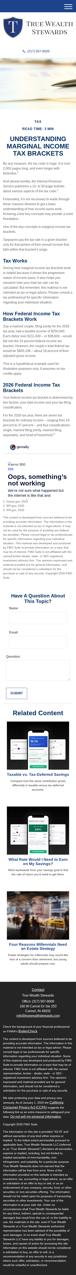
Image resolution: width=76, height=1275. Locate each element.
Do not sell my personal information (35, 1116)
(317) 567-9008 (38, 51)
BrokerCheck (27, 1031)
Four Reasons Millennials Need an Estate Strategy (38, 946)
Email (13, 632)
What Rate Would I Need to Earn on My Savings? (38, 861)
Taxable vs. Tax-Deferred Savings (38, 774)
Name (13, 608)
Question (13, 656)
